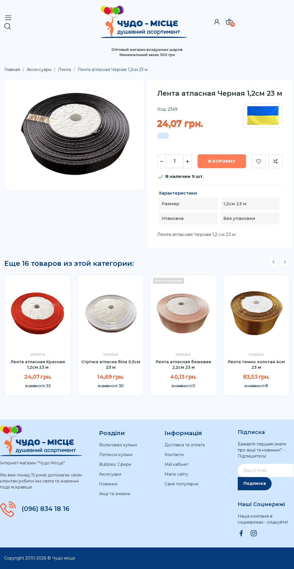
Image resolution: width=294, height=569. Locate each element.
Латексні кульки (115, 454)
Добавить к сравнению (275, 161)
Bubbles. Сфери (115, 464)
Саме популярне (182, 484)
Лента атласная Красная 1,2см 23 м (38, 364)
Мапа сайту (176, 474)
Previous (273, 262)
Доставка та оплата (185, 444)
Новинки (108, 484)
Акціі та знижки (114, 493)
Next (285, 262)
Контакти (174, 454)
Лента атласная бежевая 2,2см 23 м (183, 364)
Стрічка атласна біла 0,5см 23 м (110, 364)
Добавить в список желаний (259, 161)
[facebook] (241, 533)
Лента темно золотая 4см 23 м (256, 364)
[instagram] (253, 533)
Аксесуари (110, 474)
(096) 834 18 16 (45, 509)
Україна (37, 354)
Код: (162, 109)
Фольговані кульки (118, 444)
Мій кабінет (177, 464)
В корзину (221, 161)
